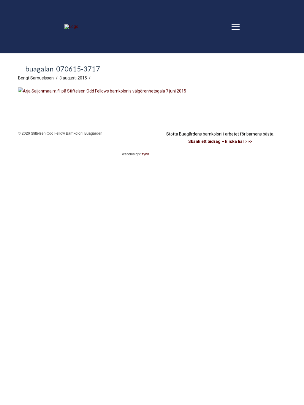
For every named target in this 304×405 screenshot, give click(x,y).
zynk (145, 153)
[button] (236, 27)
